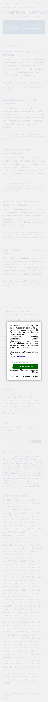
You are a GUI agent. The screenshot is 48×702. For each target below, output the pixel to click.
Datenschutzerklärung (19, 356)
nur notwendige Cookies (20, 362)
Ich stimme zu (25, 366)
